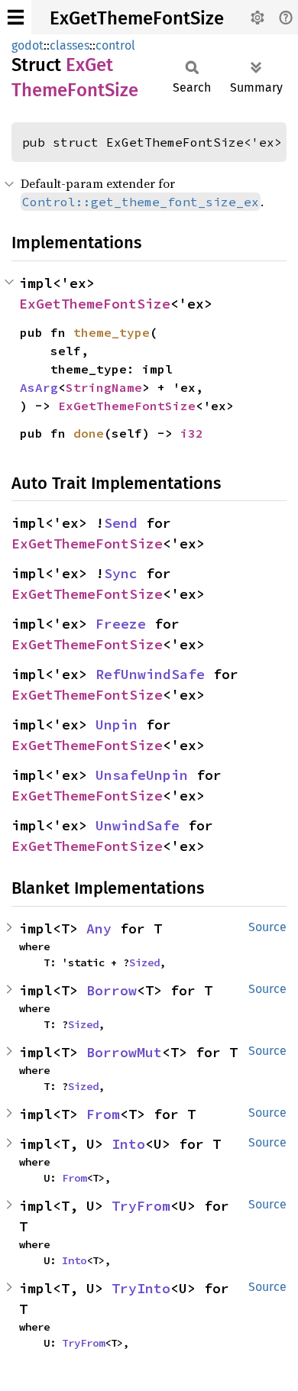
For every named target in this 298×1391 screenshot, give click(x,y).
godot (27, 45)
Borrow (111, 990)
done (88, 433)
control (115, 45)
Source (267, 927)
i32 (191, 433)
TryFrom (141, 1206)
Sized (144, 962)
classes (69, 45)
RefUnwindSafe (150, 674)
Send (121, 523)
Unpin (117, 724)
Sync (121, 573)
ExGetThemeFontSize (137, 18)
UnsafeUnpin (142, 775)
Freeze (121, 623)
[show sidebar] (15, 17)
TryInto (141, 1288)
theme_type (111, 332)
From (103, 1114)
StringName (104, 387)
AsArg (39, 387)
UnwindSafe (138, 825)
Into (128, 1144)
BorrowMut (124, 1052)
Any (99, 928)
